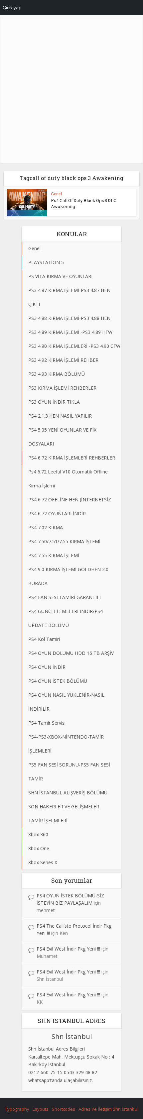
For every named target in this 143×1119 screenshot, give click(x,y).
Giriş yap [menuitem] (12, 7)
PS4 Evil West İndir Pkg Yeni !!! (68, 949)
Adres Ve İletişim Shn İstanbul (108, 1109)
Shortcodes (63, 1109)
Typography (17, 1109)
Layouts (41, 1109)
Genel (56, 194)
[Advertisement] (71, 91)
